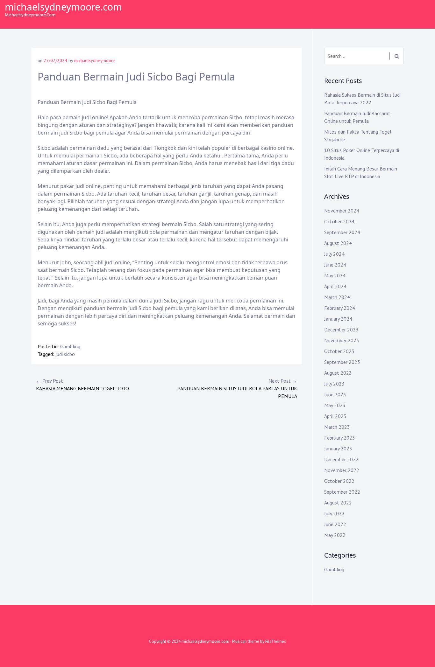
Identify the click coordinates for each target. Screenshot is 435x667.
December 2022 (341, 459)
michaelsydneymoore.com (63, 6)
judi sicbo (65, 354)
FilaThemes (275, 641)
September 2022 (342, 492)
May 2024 (335, 275)
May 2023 (335, 405)
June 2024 (335, 264)
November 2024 (341, 210)
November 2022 (341, 470)
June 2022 (335, 524)
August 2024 (338, 243)
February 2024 (339, 308)
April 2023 (335, 416)
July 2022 (334, 513)
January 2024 (338, 319)
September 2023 (342, 362)
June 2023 (335, 394)
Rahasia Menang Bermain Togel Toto (82, 385)
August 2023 (338, 373)
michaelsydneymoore (94, 60)
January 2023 (338, 448)
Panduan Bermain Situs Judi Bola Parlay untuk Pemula (237, 388)
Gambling (70, 346)
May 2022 (335, 535)
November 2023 (341, 340)
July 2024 (334, 254)
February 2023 (339, 437)
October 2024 (339, 221)
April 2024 (335, 286)
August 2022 (338, 502)
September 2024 (342, 232)
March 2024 (337, 297)
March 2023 (337, 427)
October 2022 (339, 481)
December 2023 (341, 329)
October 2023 (339, 351)
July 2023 (334, 383)
